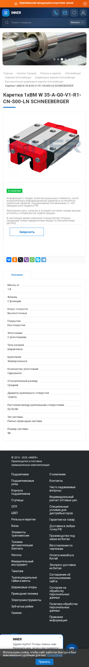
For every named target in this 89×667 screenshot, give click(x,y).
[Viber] (26, 259)
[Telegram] (43, 259)
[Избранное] (74, 13)
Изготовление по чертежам (61, 547)
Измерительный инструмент (22, 563)
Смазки (16, 612)
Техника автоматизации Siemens (22, 545)
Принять (44, 661)
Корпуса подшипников (20, 492)
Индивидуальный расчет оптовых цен (63, 498)
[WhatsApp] (32, 259)
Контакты (56, 480)
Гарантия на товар (62, 519)
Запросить (27, 232)
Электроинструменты (26, 600)
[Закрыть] (85, 3)
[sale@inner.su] (65, 13)
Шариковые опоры (24, 587)
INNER (16, 13)
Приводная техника (24, 593)
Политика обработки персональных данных (63, 607)
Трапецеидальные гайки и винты (24, 579)
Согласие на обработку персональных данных (59, 592)
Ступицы (17, 500)
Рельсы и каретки (23, 519)
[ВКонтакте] (8, 259)
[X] (20, 259)
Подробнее (55, 655)
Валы (15, 525)
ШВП (14, 513)
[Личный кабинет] (83, 13)
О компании (57, 474)
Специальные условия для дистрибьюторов (61, 510)
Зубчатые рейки (22, 606)
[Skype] (37, 259)
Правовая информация (58, 618)
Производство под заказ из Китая (62, 537)
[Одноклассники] (14, 259)
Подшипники (20, 474)
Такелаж (17, 571)
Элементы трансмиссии (20, 534)
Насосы (16, 555)
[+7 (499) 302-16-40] (56, 13)
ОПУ (14, 506)
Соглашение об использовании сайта (60, 578)
